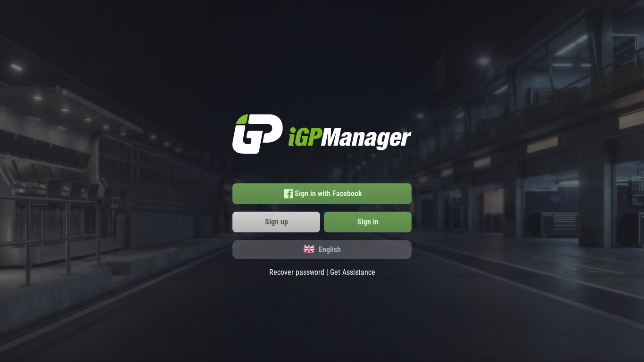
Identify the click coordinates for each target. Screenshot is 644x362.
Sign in (368, 221)
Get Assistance (352, 272)
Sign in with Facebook (328, 193)
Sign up (276, 221)
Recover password (296, 272)
